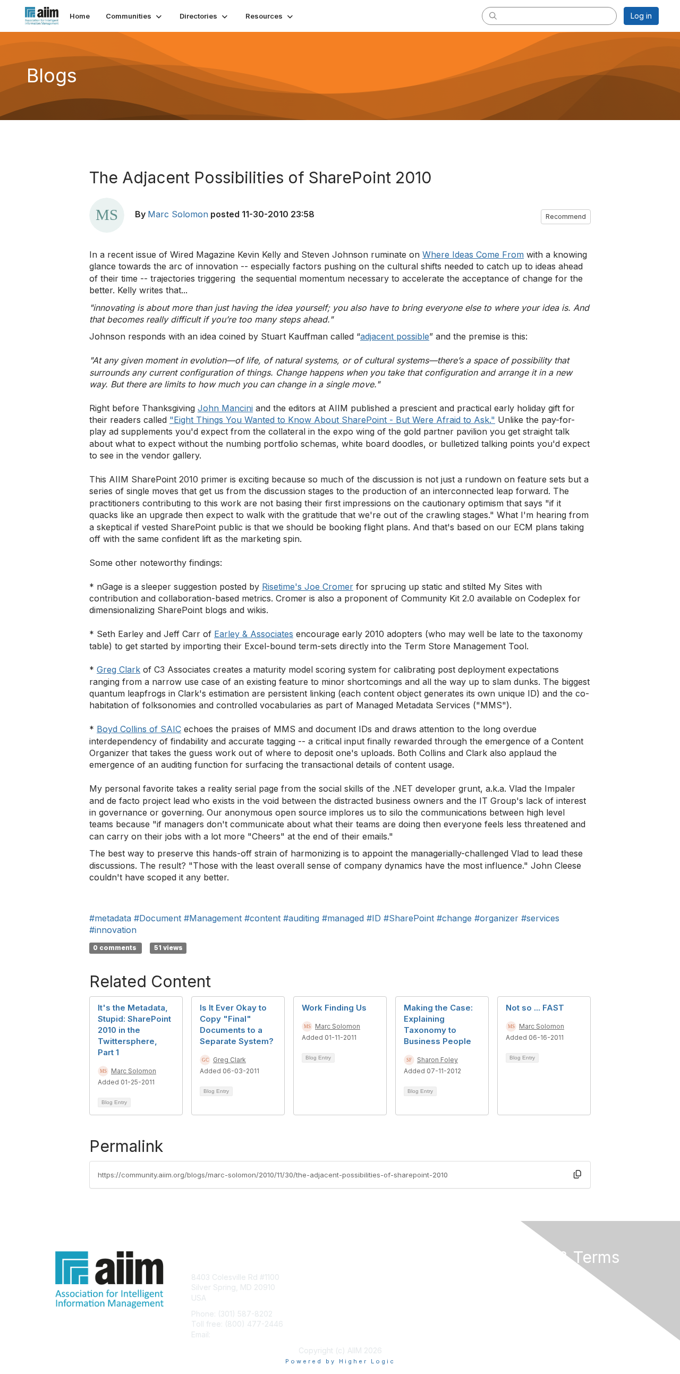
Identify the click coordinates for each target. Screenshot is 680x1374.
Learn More (364, 1297)
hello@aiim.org (238, 1334)
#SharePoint (409, 918)
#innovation (113, 930)
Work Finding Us (334, 1008)
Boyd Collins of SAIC (139, 729)
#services (540, 918)
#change (454, 918)
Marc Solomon (178, 214)
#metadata (110, 918)
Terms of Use (521, 1287)
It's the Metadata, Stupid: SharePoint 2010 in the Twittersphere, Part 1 (134, 1030)
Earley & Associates (253, 634)
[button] (135, 16)
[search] (493, 15)
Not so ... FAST (535, 1008)
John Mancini (225, 408)
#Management (213, 918)
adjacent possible (394, 336)
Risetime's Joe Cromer (307, 586)
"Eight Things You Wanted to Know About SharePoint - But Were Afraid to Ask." (332, 419)
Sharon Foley (437, 1060)
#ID (374, 918)
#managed (343, 918)
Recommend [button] (566, 216)
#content (262, 918)
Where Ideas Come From (473, 254)
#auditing (301, 918)
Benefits (358, 1287)
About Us (514, 1277)
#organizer (496, 918)
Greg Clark (118, 669)
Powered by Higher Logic (340, 1361)
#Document (157, 918)
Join (351, 1277)
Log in (641, 15)
